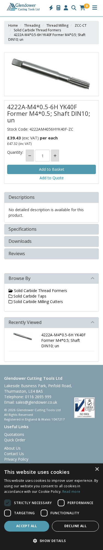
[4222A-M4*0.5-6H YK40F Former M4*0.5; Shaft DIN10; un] (51, 74)
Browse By (19, 278)
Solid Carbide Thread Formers (37, 30)
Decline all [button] (75, 526)
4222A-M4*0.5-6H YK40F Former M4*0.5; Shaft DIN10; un (63, 340)
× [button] (97, 469)
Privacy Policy (16, 459)
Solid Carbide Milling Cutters (37, 301)
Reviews (17, 253)
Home (13, 25)
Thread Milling (57, 25)
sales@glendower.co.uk (36, 402)
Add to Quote (52, 177)
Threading (32, 25)
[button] (51, 540)
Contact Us (14, 453)
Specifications (23, 229)
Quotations (14, 434)
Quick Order (14, 439)
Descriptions (22, 197)
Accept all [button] (26, 526)
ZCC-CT (81, 25)
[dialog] (51, 506)
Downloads (20, 241)
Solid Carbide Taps (29, 296)
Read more (71, 491)
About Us (12, 448)
